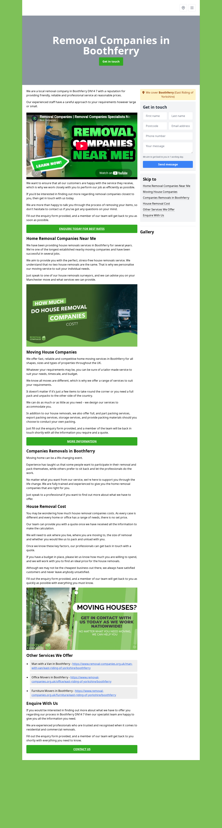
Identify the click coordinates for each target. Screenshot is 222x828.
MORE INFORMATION (82, 441)
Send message (168, 164)
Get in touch (111, 61)
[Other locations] (183, 7)
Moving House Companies (160, 192)
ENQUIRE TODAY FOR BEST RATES (82, 229)
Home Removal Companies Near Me (166, 186)
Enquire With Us (153, 215)
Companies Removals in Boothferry (166, 198)
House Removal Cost (156, 203)
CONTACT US (82, 749)
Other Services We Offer (159, 209)
